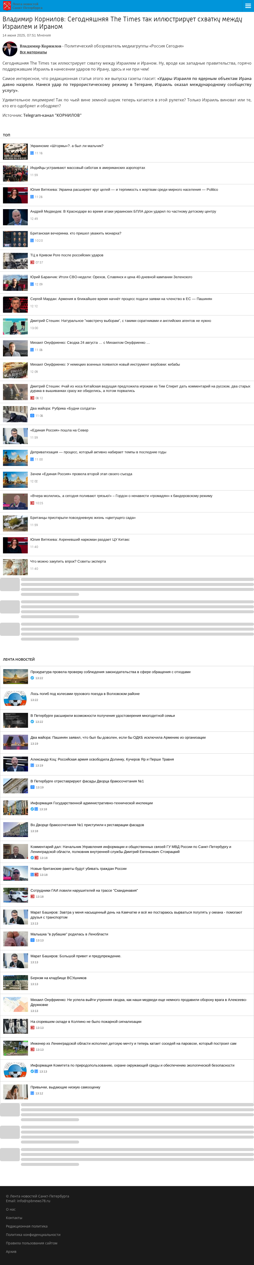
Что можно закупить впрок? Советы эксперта (68, 561)
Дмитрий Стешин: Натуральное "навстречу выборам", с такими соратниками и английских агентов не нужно (120, 321)
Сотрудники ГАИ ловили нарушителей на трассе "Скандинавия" (84, 890)
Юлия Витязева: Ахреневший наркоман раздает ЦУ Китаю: (80, 539)
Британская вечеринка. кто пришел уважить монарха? (75, 233)
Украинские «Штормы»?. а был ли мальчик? (66, 146)
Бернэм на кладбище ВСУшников (59, 978)
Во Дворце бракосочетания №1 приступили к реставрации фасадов (87, 825)
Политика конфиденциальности (33, 1234)
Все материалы (33, 52)
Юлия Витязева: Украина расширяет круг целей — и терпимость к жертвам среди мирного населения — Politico (124, 190)
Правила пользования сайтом (31, 1243)
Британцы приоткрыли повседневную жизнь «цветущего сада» (83, 518)
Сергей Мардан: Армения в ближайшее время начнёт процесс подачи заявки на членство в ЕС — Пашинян (121, 299)
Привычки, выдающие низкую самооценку (65, 1087)
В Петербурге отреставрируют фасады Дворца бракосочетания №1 (87, 781)
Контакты (14, 1217)
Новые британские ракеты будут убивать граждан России (79, 869)
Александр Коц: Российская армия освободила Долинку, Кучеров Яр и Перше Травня (102, 759)
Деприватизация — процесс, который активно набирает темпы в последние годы (98, 452)
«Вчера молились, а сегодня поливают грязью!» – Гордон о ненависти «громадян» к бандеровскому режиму (121, 496)
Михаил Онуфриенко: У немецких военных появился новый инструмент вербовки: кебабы (105, 364)
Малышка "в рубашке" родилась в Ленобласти (69, 934)
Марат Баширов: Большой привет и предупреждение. (76, 956)
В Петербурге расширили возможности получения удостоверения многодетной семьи (103, 716)
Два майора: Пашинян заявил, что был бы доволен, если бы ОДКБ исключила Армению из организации (118, 737)
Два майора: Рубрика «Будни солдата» (63, 408)
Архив (11, 1251)
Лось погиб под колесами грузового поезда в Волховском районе (85, 694)
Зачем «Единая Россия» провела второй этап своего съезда (81, 474)
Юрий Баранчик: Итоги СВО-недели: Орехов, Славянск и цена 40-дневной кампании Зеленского (111, 277)
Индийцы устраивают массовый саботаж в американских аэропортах (87, 168)
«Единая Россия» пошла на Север (59, 430)
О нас (11, 1209)
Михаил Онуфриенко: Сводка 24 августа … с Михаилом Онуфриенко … (90, 343)
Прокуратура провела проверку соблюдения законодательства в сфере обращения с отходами (110, 672)
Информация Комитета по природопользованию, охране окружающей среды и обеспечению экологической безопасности (132, 1065)
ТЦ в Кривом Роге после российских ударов (66, 255)
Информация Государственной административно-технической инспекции (92, 803)
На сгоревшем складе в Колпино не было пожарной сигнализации (86, 1022)
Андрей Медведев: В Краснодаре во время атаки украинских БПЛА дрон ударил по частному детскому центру (123, 211)
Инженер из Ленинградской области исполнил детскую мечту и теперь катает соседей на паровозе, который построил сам (133, 1043)
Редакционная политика (27, 1226)
